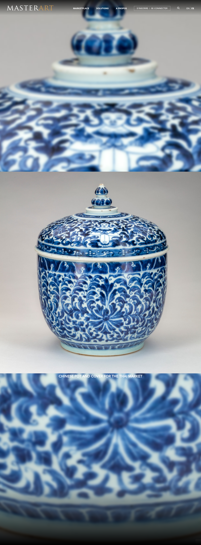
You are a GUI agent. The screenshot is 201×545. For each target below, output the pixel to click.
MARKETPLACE (81, 8)
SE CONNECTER (159, 8)
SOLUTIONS (102, 8)
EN (187, 8)
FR (192, 8)
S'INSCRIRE (142, 8)
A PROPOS (121, 8)
